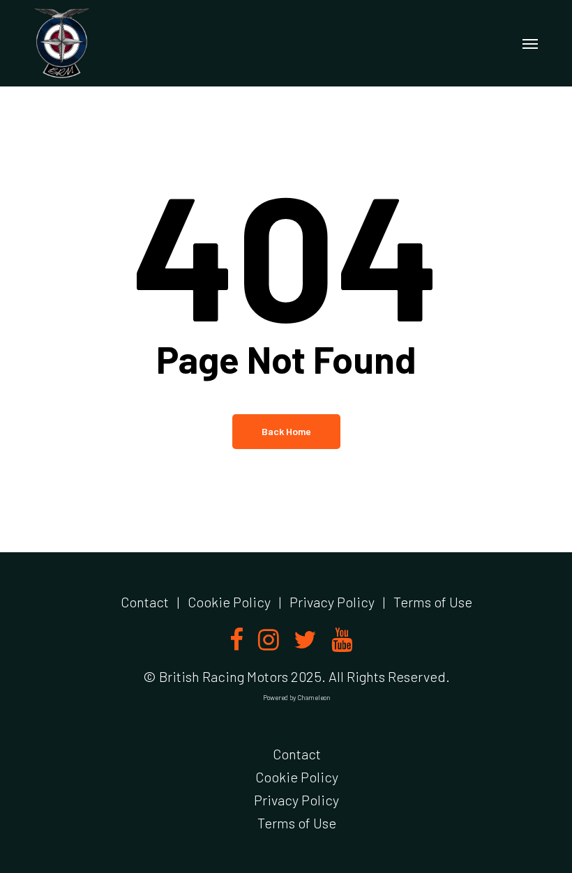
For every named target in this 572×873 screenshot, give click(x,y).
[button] (530, 43)
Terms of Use (432, 601)
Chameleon (314, 697)
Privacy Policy (332, 601)
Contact (145, 601)
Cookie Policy (229, 601)
